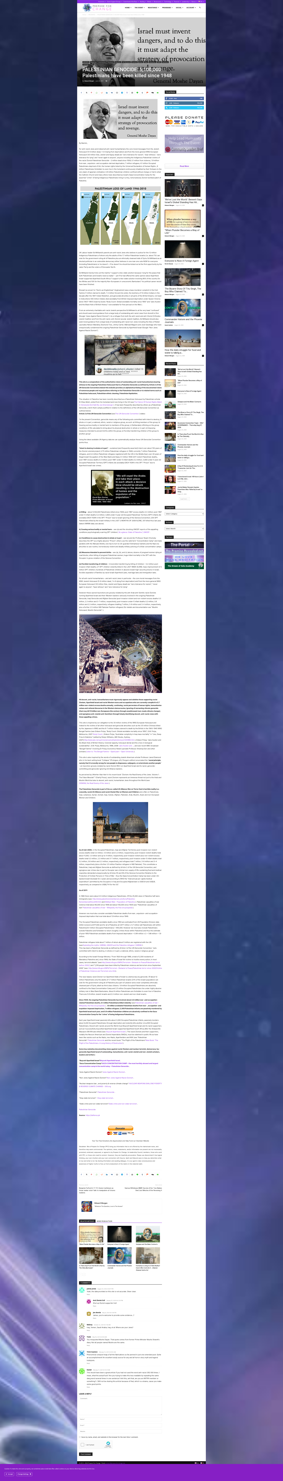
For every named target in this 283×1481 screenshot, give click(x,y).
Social (179, 8)
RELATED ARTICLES (87, 1221)
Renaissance (158, 2)
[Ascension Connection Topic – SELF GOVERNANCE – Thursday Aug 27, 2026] (170, 426)
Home (127, 8)
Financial (176, 2)
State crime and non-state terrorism (123, 1104)
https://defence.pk (93, 1115)
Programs (166, 8)
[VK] (112, 92)
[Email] (117, 92)
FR (203, 1463)
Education (117, 62)
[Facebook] (81, 92)
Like (201, 98)
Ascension (101, 2)
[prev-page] (80, 1274)
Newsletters (152, 62)
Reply (88, 1294)
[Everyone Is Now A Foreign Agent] (120, 1234)
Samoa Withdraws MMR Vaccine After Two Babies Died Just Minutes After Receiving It (143, 1189)
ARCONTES (91, 15)
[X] (86, 92)
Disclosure (110, 62)
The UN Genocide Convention (127, 414)
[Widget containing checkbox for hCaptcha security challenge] (95, 1445)
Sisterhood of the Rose (130, 2)
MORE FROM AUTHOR (104, 1221)
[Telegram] (122, 92)
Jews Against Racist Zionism (114, 1072)
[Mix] (147, 92)
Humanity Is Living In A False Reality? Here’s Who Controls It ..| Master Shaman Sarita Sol (148, 1268)
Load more (183, 499)
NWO (159, 62)
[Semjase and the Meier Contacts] (149, 1234)
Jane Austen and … (126, 746)
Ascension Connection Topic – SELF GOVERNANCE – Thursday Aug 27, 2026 (191, 425)
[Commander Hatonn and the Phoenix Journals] (120, 1255)
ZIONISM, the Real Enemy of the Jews (93, 783)
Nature (193, 2)
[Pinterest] (91, 92)
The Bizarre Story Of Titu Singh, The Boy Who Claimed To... (183, 290)
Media (149, 2)
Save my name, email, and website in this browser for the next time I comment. (109, 1437)
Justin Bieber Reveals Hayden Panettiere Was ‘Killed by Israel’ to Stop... (190, 489)
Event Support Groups (114, 2)
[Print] (132, 92)
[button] (200, 8)
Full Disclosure (126, 62)
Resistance (152, 8)
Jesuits (140, 62)
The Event (139, 8)
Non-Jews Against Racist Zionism (120, 1078)
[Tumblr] (142, 92)
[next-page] (84, 1274)
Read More (184, 166)
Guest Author (169, 325)
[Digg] (152, 92)
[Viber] (127, 92)
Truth (91, 64)
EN (201, 2)
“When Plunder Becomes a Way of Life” (91, 1244)
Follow (199, 103)
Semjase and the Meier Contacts (147, 1244)
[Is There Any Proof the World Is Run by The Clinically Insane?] (92, 1255)
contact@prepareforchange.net (115, 1463)
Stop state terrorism (105, 1098)
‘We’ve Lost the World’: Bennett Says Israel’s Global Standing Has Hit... (183, 201)
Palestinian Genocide (96, 1040)
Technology (167, 2)
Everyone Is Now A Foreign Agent (118, 1244)
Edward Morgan (89, 81)
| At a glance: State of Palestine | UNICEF (133, 532)
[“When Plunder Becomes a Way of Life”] (92, 1234)
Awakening (93, 62)
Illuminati (134, 62)
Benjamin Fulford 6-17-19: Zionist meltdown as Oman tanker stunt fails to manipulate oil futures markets (97, 1190)
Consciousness (102, 62)
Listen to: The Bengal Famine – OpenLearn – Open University (110, 752)
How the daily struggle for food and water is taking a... (183, 351)
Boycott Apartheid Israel (115, 1032)
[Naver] (157, 92)
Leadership (185, 2)
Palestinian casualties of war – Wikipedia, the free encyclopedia (107, 908)
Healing (142, 2)
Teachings (85, 64)
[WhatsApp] (96, 92)
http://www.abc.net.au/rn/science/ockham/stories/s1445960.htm (109, 740)
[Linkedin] (106, 92)
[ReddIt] (101, 92)
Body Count (97, 734)
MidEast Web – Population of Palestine (120, 902)
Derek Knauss (169, 264)
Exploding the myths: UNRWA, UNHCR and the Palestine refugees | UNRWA (112, 945)
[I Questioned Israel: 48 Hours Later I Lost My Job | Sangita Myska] (170, 479)
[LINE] (137, 92)
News (145, 62)
